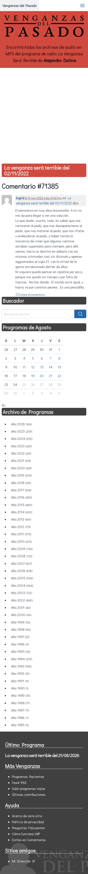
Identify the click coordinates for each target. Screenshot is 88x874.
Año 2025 (21, 431)
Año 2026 (21, 424)
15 (59, 367)
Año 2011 (21, 534)
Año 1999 (20, 622)
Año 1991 (20, 681)
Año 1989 (20, 695)
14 (50, 367)
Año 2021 (21, 460)
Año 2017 (21, 490)
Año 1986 (20, 717)
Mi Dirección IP (23, 861)
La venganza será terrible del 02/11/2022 (36, 170)
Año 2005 (22, 578)
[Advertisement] (44, 114)
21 (50, 375)
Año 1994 (21, 659)
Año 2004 (22, 585)
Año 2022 (21, 453)
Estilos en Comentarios (29, 839)
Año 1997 (20, 636)
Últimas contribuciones (28, 794)
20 (42, 375)
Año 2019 (21, 475)
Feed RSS (19, 782)
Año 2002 (22, 600)
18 (24, 375)
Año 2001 (21, 607)
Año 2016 (21, 497)
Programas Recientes (28, 776)
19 (33, 375)
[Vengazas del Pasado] (44, 36)
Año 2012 (21, 526)
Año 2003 (21, 592)
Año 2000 (21, 614)
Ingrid (20, 198)
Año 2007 (21, 563)
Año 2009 (22, 548)
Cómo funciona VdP (26, 834)
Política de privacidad (28, 822)
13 (41, 367)
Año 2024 (21, 438)
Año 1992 (20, 673)
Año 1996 (20, 644)
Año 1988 (20, 703)
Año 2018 (21, 482)
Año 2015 (21, 504)
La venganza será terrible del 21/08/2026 (42, 755)
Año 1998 (21, 629)
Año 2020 (21, 468)
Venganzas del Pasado (20, 5)
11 (24, 367)
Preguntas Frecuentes (28, 828)
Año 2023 (21, 446)
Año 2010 (21, 541)
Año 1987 (20, 710)
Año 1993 (21, 666)
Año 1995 (20, 651)
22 (59, 375)
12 (32, 367)
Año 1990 (19, 688)
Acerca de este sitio (27, 816)
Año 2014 (21, 512)
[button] (82, 5)
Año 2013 (21, 519)
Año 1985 (20, 725)
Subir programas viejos (28, 788)
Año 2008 (21, 556)
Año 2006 (22, 570)
